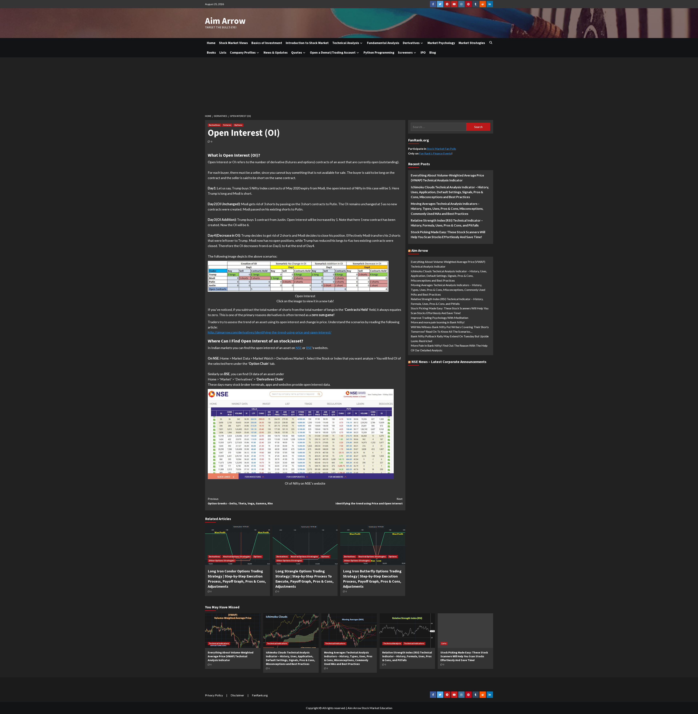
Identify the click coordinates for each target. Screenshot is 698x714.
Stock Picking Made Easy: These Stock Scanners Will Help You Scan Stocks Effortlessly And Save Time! (448, 234)
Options (238, 125)
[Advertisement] (349, 84)
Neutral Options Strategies (236, 556)
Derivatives (411, 43)
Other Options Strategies (221, 560)
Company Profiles (243, 52)
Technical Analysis (345, 43)
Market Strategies (472, 43)
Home (211, 43)
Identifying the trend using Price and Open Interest (369, 501)
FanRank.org (260, 695)
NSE (299, 348)
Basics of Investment (266, 43)
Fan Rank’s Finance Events (435, 153)
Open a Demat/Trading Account (333, 52)
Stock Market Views (233, 43)
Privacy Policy (214, 695)
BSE (309, 348)
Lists (222, 52)
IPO (423, 52)
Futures (227, 125)
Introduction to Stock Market (307, 43)
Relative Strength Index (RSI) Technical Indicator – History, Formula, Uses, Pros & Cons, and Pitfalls (447, 222)
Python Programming (379, 52)
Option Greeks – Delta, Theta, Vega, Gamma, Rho (240, 501)
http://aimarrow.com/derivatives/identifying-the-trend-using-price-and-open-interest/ (269, 332)
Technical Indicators (219, 643)
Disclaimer (237, 695)
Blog (432, 52)
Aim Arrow (225, 20)
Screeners (405, 52)
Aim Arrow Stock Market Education (370, 708)
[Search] (491, 42)
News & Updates (276, 52)
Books (211, 52)
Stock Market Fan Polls (441, 148)
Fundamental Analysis (383, 43)
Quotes (296, 52)
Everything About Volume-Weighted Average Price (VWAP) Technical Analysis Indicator (447, 177)
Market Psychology (441, 43)
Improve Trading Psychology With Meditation (439, 317)
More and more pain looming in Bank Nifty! (438, 322)
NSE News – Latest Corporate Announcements (448, 362)
